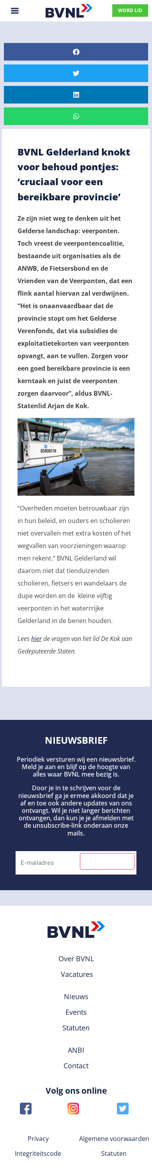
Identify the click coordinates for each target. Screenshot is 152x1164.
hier (36, 638)
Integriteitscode (38, 1153)
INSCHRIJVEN (107, 861)
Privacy (38, 1138)
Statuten (114, 1153)
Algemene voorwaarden (114, 1138)
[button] (76, 52)
